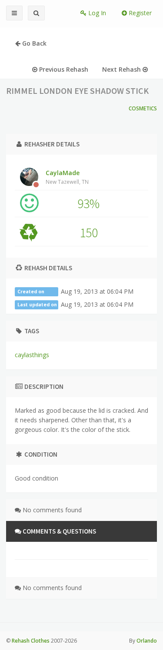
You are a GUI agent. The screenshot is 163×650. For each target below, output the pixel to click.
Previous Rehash (62, 69)
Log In (96, 13)
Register (139, 13)
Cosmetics (143, 108)
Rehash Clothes (31, 640)
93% (88, 203)
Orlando (146, 640)
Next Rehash (122, 69)
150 (89, 232)
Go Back (33, 43)
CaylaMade (67, 177)
